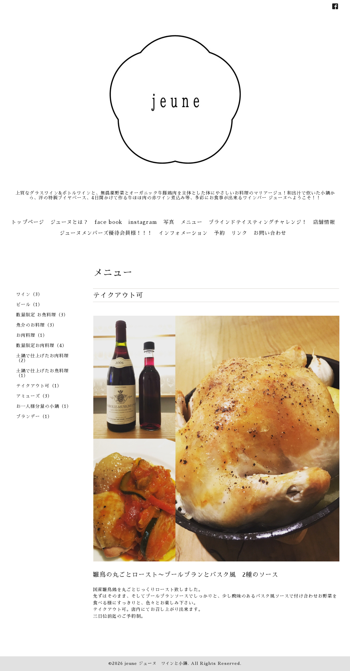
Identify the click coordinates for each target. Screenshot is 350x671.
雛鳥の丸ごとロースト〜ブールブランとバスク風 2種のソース (185, 575)
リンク (239, 232)
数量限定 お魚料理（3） (42, 315)
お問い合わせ (270, 232)
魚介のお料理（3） (36, 325)
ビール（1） (29, 304)
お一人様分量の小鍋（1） (43, 406)
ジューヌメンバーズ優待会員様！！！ (105, 232)
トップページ (27, 222)
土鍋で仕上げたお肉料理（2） (42, 358)
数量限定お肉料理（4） (41, 345)
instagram (143, 222)
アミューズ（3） (34, 396)
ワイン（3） (29, 294)
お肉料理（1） (32, 335)
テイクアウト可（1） (39, 386)
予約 (219, 232)
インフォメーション (183, 232)
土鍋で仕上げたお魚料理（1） (42, 373)
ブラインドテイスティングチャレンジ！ (257, 222)
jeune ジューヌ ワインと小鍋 (156, 663)
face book (108, 222)
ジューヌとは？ (69, 222)
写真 (168, 222)
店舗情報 (324, 222)
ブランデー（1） (34, 416)
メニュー (191, 222)
